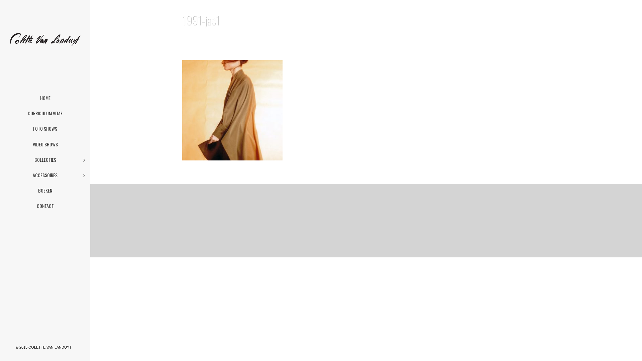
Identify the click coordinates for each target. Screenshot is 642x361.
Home (494, 37)
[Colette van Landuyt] (45, 46)
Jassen (512, 37)
